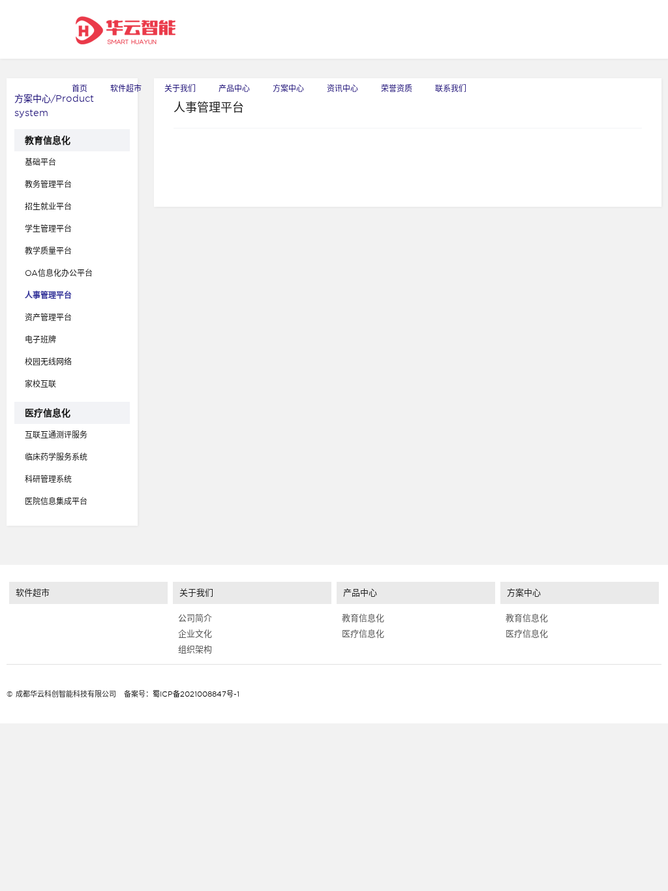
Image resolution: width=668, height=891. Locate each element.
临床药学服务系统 (56, 457)
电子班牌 (40, 339)
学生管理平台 (48, 229)
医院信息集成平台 (56, 501)
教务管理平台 (48, 184)
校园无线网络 (48, 362)
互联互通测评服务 (56, 435)
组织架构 (192, 649)
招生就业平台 (48, 206)
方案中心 (288, 88)
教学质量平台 (48, 251)
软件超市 (126, 88)
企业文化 (192, 634)
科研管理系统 (48, 479)
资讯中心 (342, 88)
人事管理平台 (48, 295)
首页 (79, 88)
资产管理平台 (48, 317)
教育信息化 (47, 140)
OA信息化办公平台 (59, 273)
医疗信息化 (47, 413)
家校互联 (40, 384)
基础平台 (40, 162)
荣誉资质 (396, 88)
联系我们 (450, 88)
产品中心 (234, 88)
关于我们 (180, 88)
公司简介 (192, 618)
